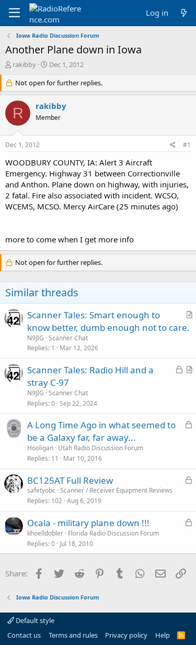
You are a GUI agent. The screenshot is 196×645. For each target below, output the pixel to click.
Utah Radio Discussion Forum (100, 447)
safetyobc (41, 490)
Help (162, 635)
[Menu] (14, 13)
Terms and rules (73, 635)
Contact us (24, 635)
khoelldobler (45, 533)
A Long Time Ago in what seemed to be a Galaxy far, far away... (101, 431)
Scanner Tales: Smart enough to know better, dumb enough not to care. (108, 321)
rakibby (24, 64)
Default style (34, 620)
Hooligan (40, 447)
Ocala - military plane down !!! (88, 523)
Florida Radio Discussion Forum (113, 533)
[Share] (172, 145)
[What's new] (184, 13)
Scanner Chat (68, 337)
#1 (187, 144)
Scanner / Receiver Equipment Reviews (116, 490)
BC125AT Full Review (70, 480)
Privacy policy (126, 635)
